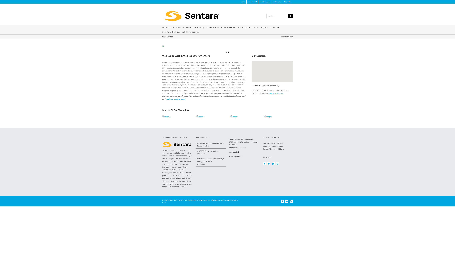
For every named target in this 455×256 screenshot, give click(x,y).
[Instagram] (277, 163)
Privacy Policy (215, 200)
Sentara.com (233, 200)
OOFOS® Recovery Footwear (208, 151)
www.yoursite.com (276, 93)
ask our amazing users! (176, 99)
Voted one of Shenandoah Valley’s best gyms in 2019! (210, 160)
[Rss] (273, 163)
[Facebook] (264, 163)
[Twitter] (268, 163)
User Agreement (236, 156)
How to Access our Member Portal (210, 143)
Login (164, 202)
